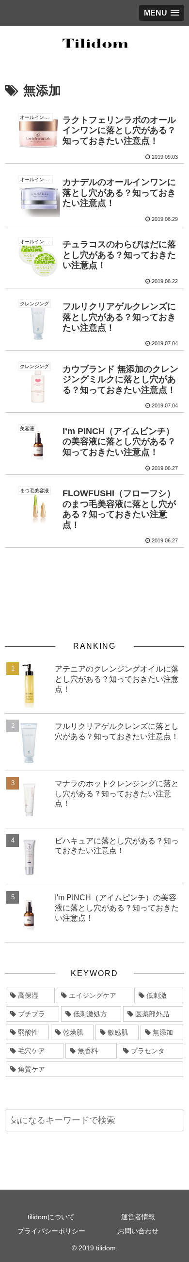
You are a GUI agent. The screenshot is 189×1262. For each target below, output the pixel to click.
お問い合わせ (138, 1231)
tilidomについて (51, 1217)
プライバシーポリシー (51, 1231)
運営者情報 (138, 1217)
